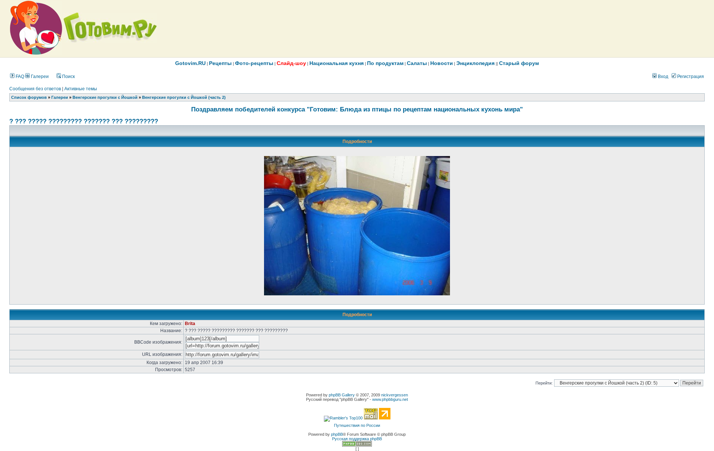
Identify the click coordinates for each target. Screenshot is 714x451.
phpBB (337, 434)
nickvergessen (394, 395)
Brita (190, 323)
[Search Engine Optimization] (357, 445)
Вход (662, 76)
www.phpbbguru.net (390, 399)
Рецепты (220, 63)
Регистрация (690, 76)
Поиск (68, 76)
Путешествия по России (357, 425)
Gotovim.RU (190, 63)
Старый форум (519, 63)
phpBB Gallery (342, 395)
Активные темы (80, 88)
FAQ (19, 76)
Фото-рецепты (254, 63)
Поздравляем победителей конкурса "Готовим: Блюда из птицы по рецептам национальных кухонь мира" (357, 109)
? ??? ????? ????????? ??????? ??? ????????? (83, 121)
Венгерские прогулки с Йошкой (105, 97)
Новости (441, 63)
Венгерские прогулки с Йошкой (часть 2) (184, 97)
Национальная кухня (336, 63)
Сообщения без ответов (35, 88)
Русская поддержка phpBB (357, 439)
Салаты (417, 63)
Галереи (39, 76)
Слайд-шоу (291, 63)
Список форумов (29, 97)
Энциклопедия (475, 63)
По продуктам (385, 63)
